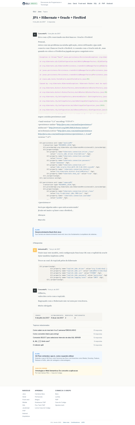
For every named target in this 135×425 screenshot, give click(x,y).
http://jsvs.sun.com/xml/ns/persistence (75, 130)
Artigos (37, 400)
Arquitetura (26, 416)
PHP (103, 3)
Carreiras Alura (40, 394)
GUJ (34, 12)
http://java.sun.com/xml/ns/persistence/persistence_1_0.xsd (64, 134)
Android (110, 3)
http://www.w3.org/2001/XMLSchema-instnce (68, 127)
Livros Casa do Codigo (42, 408)
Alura (56, 394)
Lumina (57, 397)
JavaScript (25, 408)
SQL (95, 3)
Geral (75, 3)
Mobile (89, 3)
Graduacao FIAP (40, 402)
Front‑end (82, 3)
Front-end (25, 400)
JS (99, 3)
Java (69, 3)
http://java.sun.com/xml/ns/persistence (74, 124)
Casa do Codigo (60, 402)
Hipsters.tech (59, 405)
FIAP (56, 400)
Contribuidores (75, 422)
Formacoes (38, 397)
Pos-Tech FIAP (40, 405)
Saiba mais (66, 422)
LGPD (83, 422)
